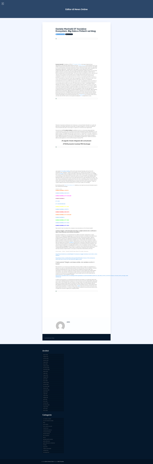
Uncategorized (46, 452)
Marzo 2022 (45, 380)
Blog (44, 422)
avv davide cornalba (47, 418)
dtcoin (44, 437)
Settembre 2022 (46, 369)
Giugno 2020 (45, 406)
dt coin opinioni (46, 435)
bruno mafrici (45, 424)
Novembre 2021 (46, 386)
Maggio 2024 (45, 356)
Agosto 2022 (45, 371)
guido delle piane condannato (49, 442)
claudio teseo (45, 428)
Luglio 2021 (45, 393)
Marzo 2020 (45, 410)
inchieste (45, 444)
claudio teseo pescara (47, 429)
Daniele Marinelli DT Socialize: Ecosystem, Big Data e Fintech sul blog (76, 30)
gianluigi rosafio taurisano (48, 439)
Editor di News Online (76, 9)
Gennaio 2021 (45, 403)
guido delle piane (46, 441)
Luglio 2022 (45, 373)
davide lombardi (46, 433)
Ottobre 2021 (45, 388)
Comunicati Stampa (60, 34)
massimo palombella (47, 448)
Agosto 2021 (45, 391)
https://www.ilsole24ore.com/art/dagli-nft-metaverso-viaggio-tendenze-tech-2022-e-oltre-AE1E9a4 (76, 254)
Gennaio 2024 (45, 358)
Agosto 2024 (45, 354)
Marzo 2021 (45, 401)
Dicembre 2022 (46, 367)
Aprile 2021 (45, 399)
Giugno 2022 (45, 375)
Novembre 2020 (46, 404)
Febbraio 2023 (46, 365)
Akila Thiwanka (61, 461)
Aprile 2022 (45, 378)
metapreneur (45, 450)
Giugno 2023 (45, 362)
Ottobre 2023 (45, 360)
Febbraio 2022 (46, 382)
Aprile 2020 (45, 408)
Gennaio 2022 (45, 384)
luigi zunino (45, 446)
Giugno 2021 (45, 395)
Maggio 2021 (45, 397)
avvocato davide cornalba (48, 420)
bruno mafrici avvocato (47, 426)
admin (68, 322)
